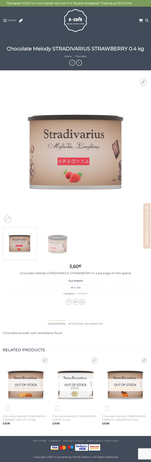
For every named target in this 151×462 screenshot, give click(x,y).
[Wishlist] (21, 20)
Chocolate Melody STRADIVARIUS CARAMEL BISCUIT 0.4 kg (24, 418)
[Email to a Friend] (82, 302)
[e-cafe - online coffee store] (75, 20)
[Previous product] (79, 63)
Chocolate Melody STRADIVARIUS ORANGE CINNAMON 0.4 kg (124, 418)
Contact (55, 440)
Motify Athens (82, 457)
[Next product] (72, 63)
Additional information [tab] (85, 323)
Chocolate (80, 56)
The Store (40, 440)
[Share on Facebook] (69, 302)
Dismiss (138, 3)
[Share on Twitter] (76, 302)
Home (68, 56)
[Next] (140, 150)
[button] (9, 20)
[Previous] (10, 150)
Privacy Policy (74, 440)
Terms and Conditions (102, 440)
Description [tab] (56, 323)
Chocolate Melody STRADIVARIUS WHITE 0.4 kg (74, 418)
